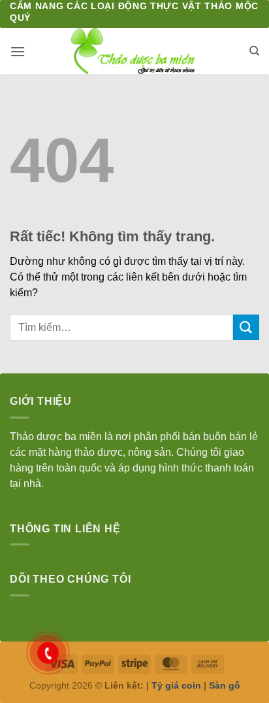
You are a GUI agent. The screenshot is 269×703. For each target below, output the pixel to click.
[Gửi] (246, 327)
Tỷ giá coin (176, 685)
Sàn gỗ (224, 685)
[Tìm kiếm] (254, 51)
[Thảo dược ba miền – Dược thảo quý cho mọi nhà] (135, 51)
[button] (17, 51)
